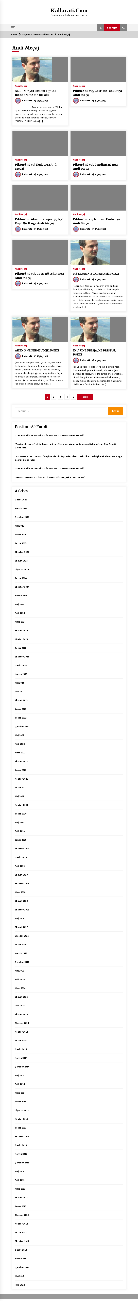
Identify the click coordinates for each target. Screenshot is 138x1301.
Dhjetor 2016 (22, 935)
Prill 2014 (20, 1084)
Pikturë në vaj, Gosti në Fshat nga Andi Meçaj (97, 93)
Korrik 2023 (21, 674)
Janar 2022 (20, 770)
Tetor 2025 (20, 543)
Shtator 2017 (22, 909)
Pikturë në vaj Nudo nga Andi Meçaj (36, 166)
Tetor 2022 (20, 717)
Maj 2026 (19, 525)
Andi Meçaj (21, 85)
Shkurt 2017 (21, 927)
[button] (100, 27)
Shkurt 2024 (21, 630)
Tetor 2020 (20, 813)
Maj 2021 (19, 796)
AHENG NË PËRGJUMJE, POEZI (37, 350)
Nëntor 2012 (21, 1223)
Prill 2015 (20, 1005)
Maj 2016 (19, 970)
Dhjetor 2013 (22, 1110)
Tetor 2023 (20, 647)
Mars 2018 (20, 892)
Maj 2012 (19, 1276)
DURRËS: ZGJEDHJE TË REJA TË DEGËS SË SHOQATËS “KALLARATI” (50, 477)
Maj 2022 (19, 735)
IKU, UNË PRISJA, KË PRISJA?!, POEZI (94, 352)
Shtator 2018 (22, 883)
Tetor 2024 (20, 578)
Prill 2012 (20, 1284)
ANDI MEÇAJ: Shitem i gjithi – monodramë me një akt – (37, 93)
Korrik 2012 (21, 1258)
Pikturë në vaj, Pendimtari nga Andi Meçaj (95, 166)
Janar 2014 (20, 1101)
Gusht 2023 (21, 665)
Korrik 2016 (21, 953)
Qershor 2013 (22, 1162)
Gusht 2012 (21, 1249)
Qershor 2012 (22, 1267)
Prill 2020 (20, 831)
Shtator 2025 (22, 551)
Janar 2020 (20, 839)
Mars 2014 (20, 1092)
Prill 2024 (20, 613)
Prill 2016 (20, 979)
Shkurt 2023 (21, 700)
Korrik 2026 (21, 508)
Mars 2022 (20, 752)
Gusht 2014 (21, 1049)
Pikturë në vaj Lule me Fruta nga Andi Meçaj (96, 221)
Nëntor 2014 (21, 1031)
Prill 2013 (20, 1180)
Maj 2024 (19, 604)
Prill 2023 (20, 691)
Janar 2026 (20, 534)
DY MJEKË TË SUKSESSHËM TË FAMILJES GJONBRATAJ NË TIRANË (49, 435)
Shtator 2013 (22, 1136)
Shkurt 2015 (21, 1014)
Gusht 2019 (21, 857)
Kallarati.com (69, 10)
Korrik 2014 (21, 1057)
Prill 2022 (20, 743)
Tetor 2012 (20, 1232)
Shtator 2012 (22, 1241)
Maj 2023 (19, 682)
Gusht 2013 (21, 1145)
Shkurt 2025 (21, 560)
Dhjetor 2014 (22, 1023)
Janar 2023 (20, 708)
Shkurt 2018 (21, 900)
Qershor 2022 (22, 726)
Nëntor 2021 (21, 778)
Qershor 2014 (22, 1066)
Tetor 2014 (20, 1040)
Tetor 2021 (20, 787)
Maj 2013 (19, 1171)
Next (85, 396)
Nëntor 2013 (21, 1118)
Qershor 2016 (22, 961)
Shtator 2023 (22, 656)
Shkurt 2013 (21, 1197)
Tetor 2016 (20, 944)
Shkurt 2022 (21, 761)
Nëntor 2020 (21, 804)
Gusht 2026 (21, 499)
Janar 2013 (20, 1206)
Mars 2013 (20, 1188)
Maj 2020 (19, 822)
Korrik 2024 (21, 595)
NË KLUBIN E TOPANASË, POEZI (96, 273)
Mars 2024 (20, 621)
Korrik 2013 (21, 1153)
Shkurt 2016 (21, 996)
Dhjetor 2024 (22, 569)
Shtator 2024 (22, 586)
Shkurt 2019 (21, 874)
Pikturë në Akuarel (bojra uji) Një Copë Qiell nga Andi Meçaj (39, 221)
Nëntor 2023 (21, 639)
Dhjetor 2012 (22, 1214)
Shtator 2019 (22, 848)
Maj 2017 (19, 918)
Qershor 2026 (22, 517)
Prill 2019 (20, 866)
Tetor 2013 (20, 1127)
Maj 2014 (19, 1075)
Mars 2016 (20, 988)
